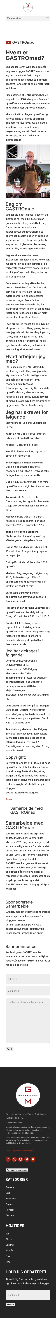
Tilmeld (10, 1305)
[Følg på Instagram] (20, 1159)
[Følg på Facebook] (8, 1159)
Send (9, 1049)
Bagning (10, 1187)
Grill (8, 1193)
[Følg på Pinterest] (26, 1159)
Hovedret (10, 1210)
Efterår (9, 1250)
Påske (9, 1239)
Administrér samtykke (17, 1170)
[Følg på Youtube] (32, 1159)
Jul (7, 1233)
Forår (8, 1256)
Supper (9, 1204)
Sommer (10, 1245)
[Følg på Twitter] (14, 1159)
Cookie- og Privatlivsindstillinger (20, 1151)
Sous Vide (11, 1198)
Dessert (10, 1215)
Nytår (8, 1262)
